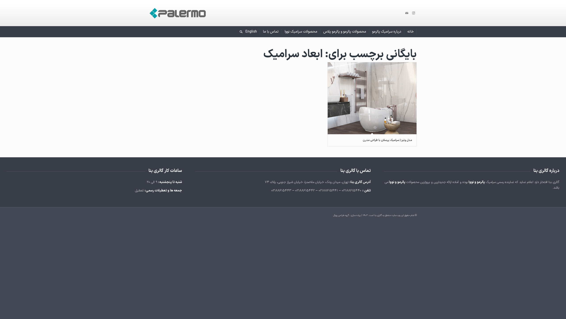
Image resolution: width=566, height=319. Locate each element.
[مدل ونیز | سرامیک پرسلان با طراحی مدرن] (372, 98)
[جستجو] (240, 31)
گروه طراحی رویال (341, 215)
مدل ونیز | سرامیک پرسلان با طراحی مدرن (387, 140)
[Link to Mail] (406, 13)
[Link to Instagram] (413, 13)
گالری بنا (378, 215)
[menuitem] (410, 31)
